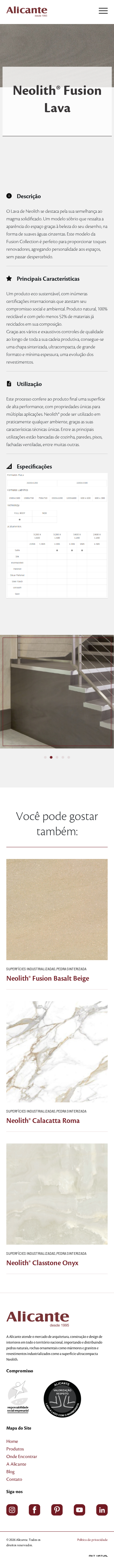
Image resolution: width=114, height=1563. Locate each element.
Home (12, 1441)
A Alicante (16, 1464)
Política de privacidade (92, 1540)
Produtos (15, 1449)
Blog (10, 1471)
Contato (14, 1479)
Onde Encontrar (21, 1456)
